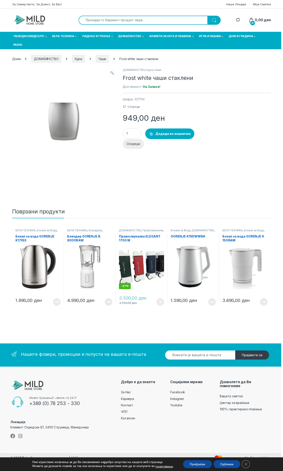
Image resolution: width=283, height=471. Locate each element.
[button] (112, 72)
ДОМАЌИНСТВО (129, 36)
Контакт (127, 405)
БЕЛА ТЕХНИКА (63, 36)
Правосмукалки (152, 230)
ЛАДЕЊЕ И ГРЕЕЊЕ (96, 36)
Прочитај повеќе (54, 302)
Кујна (78, 59)
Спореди (134, 106)
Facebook (177, 392)
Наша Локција (236, 4)
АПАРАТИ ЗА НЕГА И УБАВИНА (170, 36)
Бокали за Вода (47, 230)
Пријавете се (252, 355)
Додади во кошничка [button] (157, 302)
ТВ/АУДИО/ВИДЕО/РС (28, 36)
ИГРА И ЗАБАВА (210, 36)
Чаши (102, 59)
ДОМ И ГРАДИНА (241, 36)
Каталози (128, 418)
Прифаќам (197, 464)
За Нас (126, 392)
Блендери (95, 230)
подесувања (164, 466)
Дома (16, 59)
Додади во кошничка (173, 134)
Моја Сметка (262, 4)
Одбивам (226, 464)
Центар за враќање (235, 403)
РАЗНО (17, 44)
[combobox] (143, 20)
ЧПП (124, 412)
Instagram (177, 399)
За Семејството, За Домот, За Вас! (37, 4)
